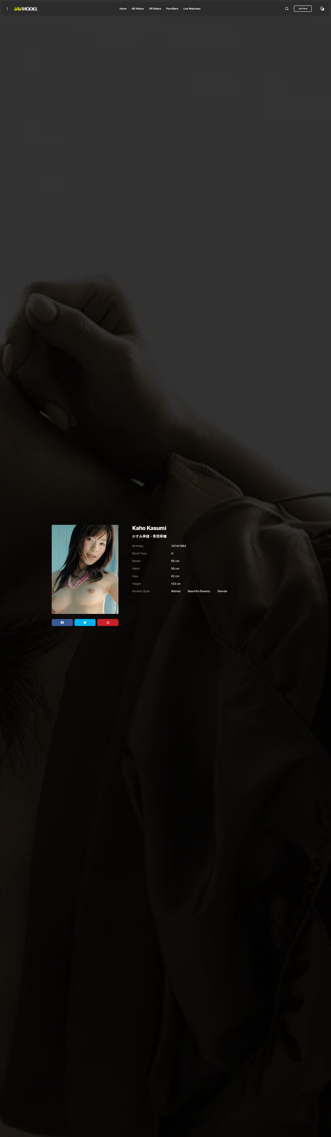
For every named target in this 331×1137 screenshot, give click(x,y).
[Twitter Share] (85, 622)
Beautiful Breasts (199, 591)
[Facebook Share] (62, 622)
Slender (222, 591)
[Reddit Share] (107, 622)
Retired (175, 591)
